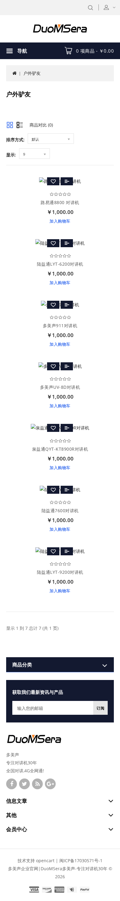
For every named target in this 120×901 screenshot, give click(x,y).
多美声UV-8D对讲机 (60, 387)
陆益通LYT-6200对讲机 (60, 264)
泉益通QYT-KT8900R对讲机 (60, 449)
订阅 (100, 708)
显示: (11, 155)
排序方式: (15, 140)
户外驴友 (32, 73)
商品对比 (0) (41, 125)
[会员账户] (113, 7)
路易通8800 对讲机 (60, 202)
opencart (45, 860)
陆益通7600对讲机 (60, 510)
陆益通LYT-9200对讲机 (60, 572)
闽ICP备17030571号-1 (80, 860)
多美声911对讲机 (60, 325)
